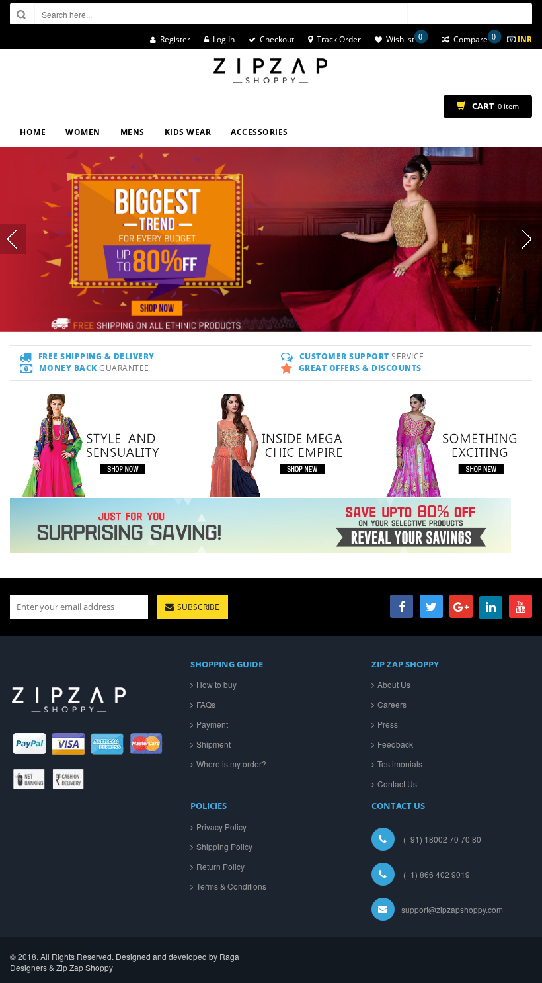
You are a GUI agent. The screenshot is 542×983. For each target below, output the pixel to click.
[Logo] (69, 693)
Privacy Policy (221, 826)
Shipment (213, 743)
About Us (393, 684)
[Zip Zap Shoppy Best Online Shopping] (271, 71)
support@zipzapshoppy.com (452, 909)
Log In (224, 39)
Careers (391, 704)
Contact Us (397, 783)
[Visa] (68, 743)
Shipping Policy (224, 846)
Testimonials (399, 763)
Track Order (339, 39)
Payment (212, 724)
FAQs (205, 704)
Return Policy (220, 866)
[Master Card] (146, 743)
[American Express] (107, 743)
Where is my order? (231, 763)
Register (175, 39)
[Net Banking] (29, 779)
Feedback (395, 743)
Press (387, 724)
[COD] (68, 779)
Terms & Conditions (231, 886)
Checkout (277, 39)
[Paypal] (29, 743)
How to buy (216, 684)
